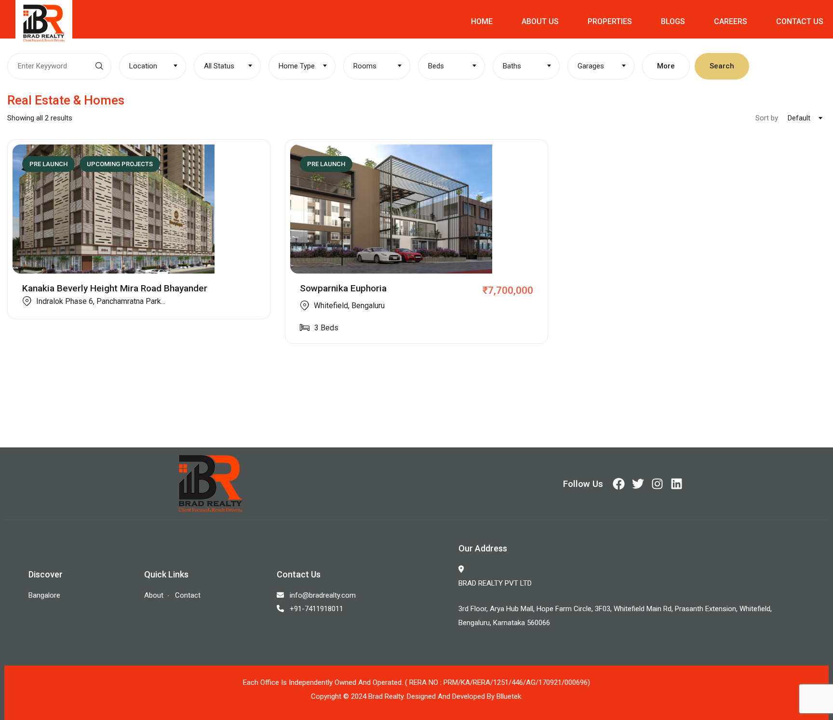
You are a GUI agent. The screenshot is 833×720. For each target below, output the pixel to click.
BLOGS (673, 21)
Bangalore (44, 595)
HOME (482, 21)
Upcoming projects (120, 164)
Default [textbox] (799, 118)
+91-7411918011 (316, 608)
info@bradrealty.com (323, 595)
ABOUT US (540, 21)
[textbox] (152, 66)
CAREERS (730, 21)
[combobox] (152, 66)
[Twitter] (638, 484)
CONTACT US (799, 21)
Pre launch (48, 164)
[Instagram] (657, 484)
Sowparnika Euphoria (343, 288)
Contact (188, 595)
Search (722, 66)
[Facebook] (619, 484)
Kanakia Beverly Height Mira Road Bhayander (114, 288)
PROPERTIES (610, 21)
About (153, 595)
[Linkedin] (677, 484)
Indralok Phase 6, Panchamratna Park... (100, 301)
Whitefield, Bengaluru (349, 305)
